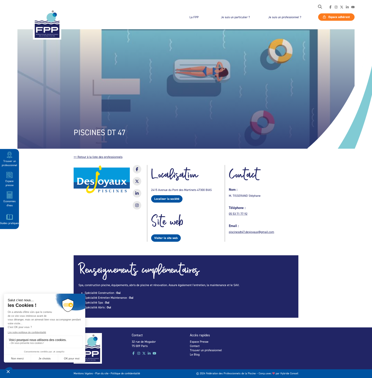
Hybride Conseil (289, 373)
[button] (320, 7)
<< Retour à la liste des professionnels (98, 157)
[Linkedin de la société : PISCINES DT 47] (137, 196)
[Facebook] (330, 7)
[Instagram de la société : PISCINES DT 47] (137, 208)
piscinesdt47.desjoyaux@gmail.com (251, 232)
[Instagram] (336, 7)
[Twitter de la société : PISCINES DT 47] (137, 184)
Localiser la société (166, 199)
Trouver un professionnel (9, 163)
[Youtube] (353, 7)
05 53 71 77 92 (238, 214)
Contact (195, 346)
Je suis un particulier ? (235, 17)
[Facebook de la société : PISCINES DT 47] (137, 172)
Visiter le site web (166, 238)
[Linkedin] (347, 7)
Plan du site (101, 373)
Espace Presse (199, 341)
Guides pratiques (9, 223)
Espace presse (9, 183)
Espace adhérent (339, 17)
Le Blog (195, 354)
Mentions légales (83, 373)
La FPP (194, 17)
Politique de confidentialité (125, 373)
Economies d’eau (9, 203)
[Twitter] (341, 7)
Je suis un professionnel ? (284, 17)
